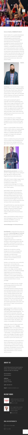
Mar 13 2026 (14, 403)
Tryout (7, 428)
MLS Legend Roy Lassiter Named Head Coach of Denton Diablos (16, 408)
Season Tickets (9, 425)
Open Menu (23, 10)
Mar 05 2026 (14, 413)
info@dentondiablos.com (13, 388)
